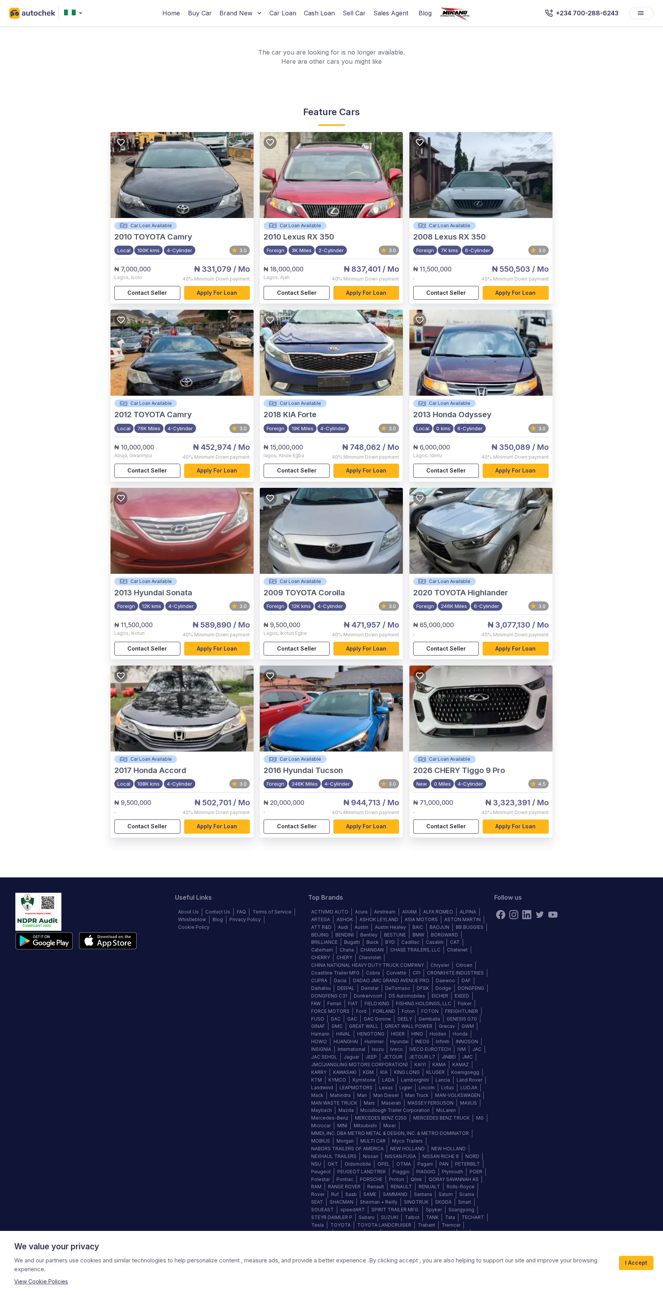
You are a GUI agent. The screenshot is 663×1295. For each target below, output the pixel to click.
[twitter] (539, 914)
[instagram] (513, 914)
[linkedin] (526, 914)
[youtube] (552, 914)
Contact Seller (147, 292)
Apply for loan (217, 292)
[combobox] (75, 13)
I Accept (636, 1262)
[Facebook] (500, 914)
